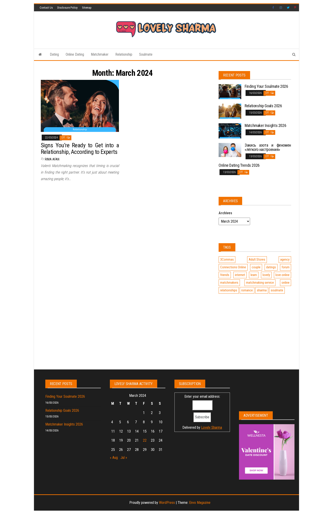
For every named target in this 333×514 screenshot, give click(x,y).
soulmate (277, 290)
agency (285, 259)
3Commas (227, 259)
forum (286, 267)
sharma (262, 290)
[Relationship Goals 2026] (230, 111)
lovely (266, 275)
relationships (228, 290)
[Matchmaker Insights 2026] (230, 130)
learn (254, 275)
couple (256, 267)
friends (224, 275)
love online (282, 275)
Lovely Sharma (211, 427)
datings (271, 267)
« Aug (114, 457)
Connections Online (233, 267)
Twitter (288, 7)
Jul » (124, 457)
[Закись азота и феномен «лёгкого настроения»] (230, 150)
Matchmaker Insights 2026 (265, 125)
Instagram (281, 7)
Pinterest (295, 7)
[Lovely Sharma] (40, 54)
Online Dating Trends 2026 (239, 165)
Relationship (123, 54)
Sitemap (87, 7)
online (286, 283)
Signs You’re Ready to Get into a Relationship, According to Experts (80, 148)
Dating (54, 54)
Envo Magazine (199, 502)
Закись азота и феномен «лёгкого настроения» (268, 147)
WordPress (167, 502)
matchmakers (229, 283)
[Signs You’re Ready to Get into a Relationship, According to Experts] (80, 106)
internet (240, 275)
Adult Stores (257, 259)
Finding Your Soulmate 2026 (266, 86)
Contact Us (46, 7)
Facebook (273, 7)
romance (247, 290)
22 (145, 440)
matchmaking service (260, 283)
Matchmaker (100, 54)
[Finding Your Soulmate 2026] (230, 91)
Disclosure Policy (67, 7)
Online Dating (75, 54)
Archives (225, 213)
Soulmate (145, 54)
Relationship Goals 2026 (263, 105)
